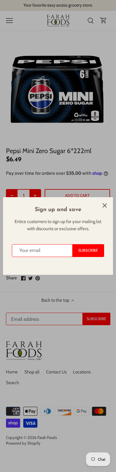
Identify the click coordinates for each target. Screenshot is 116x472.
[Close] (104, 205)
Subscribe (88, 250)
